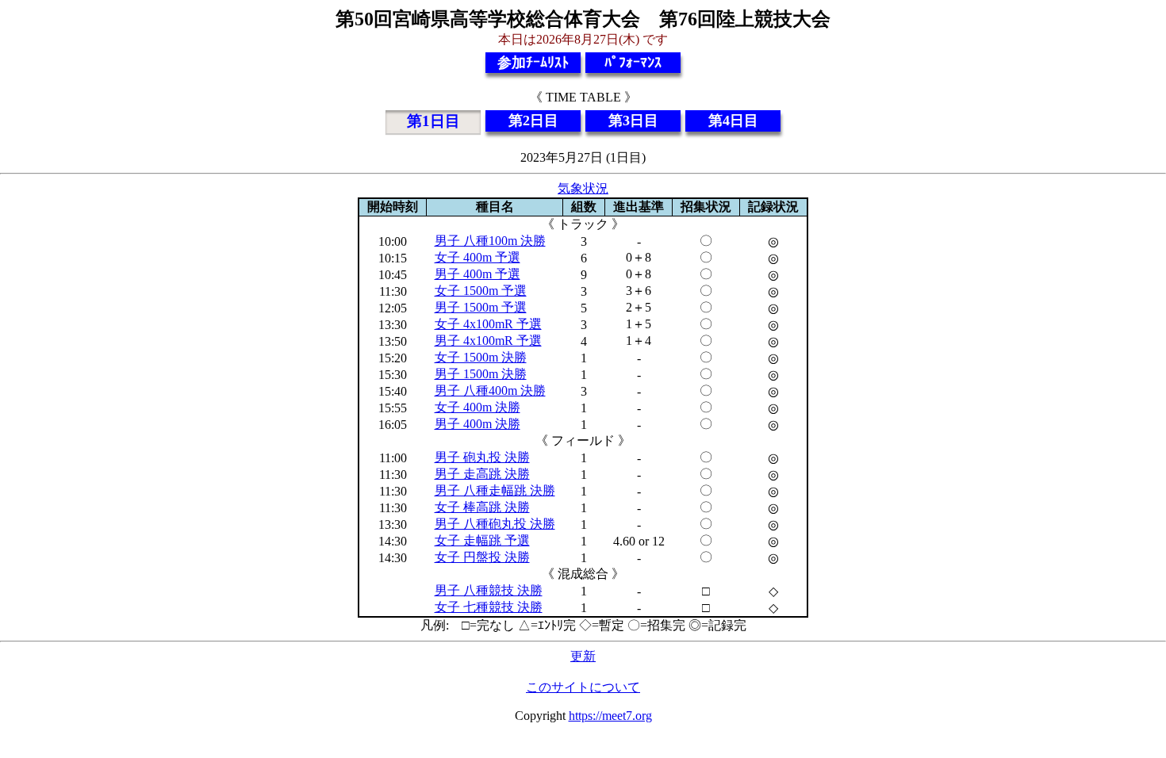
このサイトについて (583, 687)
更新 (583, 656)
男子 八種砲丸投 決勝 (495, 523)
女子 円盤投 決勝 (482, 557)
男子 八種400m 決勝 (490, 390)
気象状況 (583, 188)
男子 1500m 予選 (481, 307)
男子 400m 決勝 (477, 424)
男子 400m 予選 (477, 274)
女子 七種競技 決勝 (489, 607)
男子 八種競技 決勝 (489, 590)
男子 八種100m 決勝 (490, 240)
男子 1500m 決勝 (481, 374)
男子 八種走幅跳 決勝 (495, 490)
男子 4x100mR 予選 (488, 340)
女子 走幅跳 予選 (482, 540)
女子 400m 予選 (477, 257)
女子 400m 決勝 (477, 407)
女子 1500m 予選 (481, 290)
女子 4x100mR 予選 (488, 324)
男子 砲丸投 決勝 (482, 457)
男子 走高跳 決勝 (482, 473)
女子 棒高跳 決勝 (482, 507)
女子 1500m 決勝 (481, 357)
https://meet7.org (610, 715)
